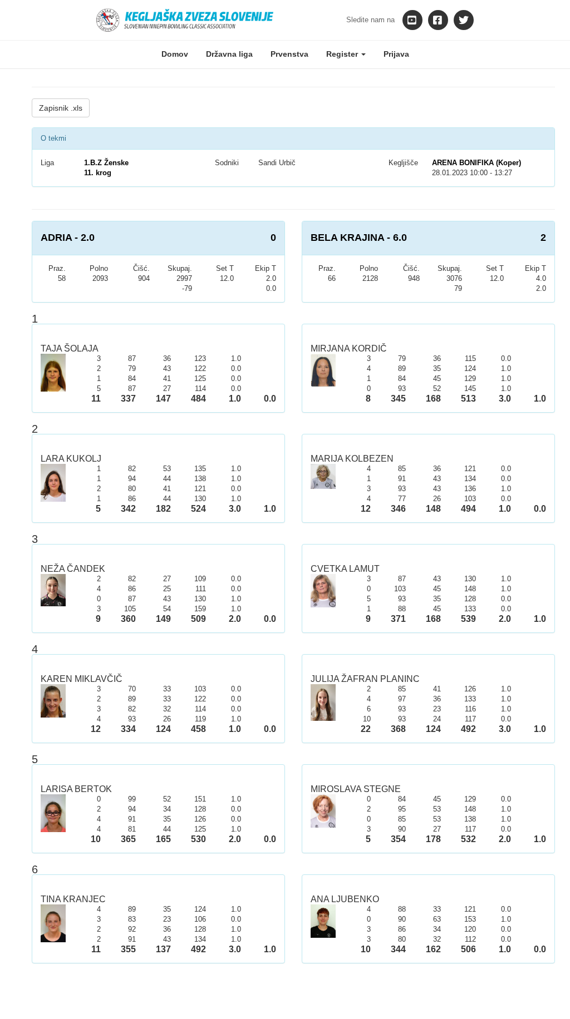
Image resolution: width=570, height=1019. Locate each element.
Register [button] (343, 54)
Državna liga (229, 54)
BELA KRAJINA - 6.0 (359, 237)
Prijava (396, 54)
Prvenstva (289, 54)
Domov (174, 54)
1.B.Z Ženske (106, 163)
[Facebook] (438, 20)
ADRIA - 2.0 (68, 237)
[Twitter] (464, 20)
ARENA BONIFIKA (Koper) (476, 163)
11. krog (97, 173)
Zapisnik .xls (60, 107)
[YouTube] (412, 20)
